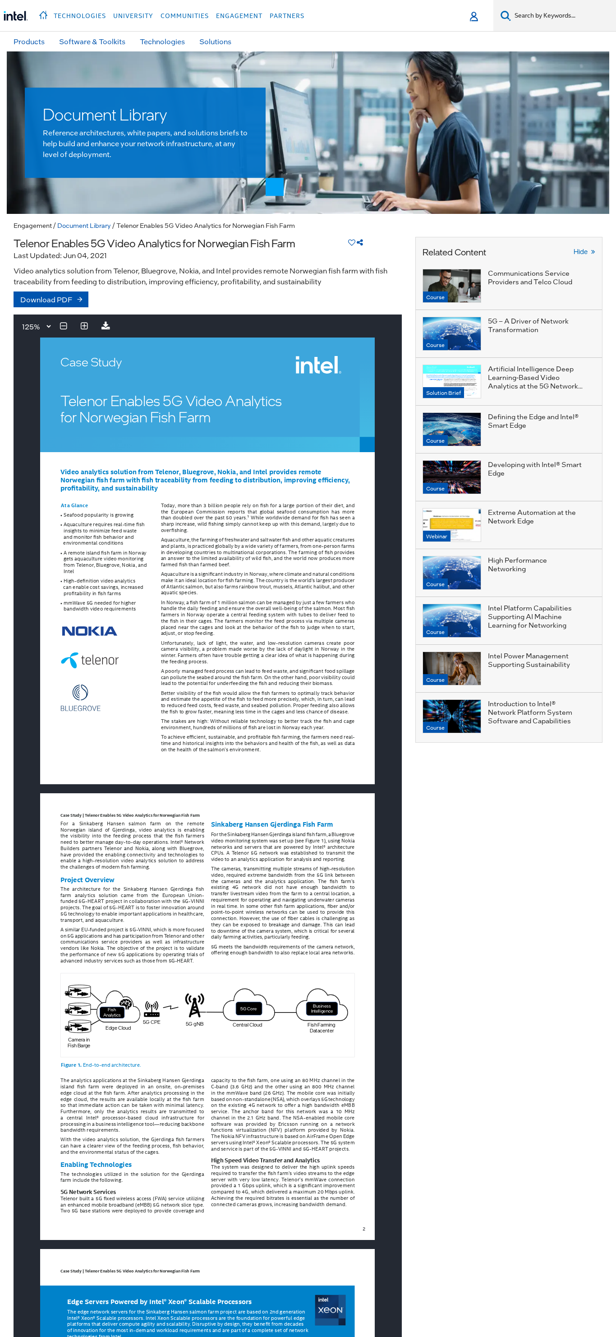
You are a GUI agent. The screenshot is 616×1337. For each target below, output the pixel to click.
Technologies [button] (80, 16)
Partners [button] (287, 16)
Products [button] (29, 41)
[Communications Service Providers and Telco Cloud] (452, 285)
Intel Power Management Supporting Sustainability (529, 660)
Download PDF (46, 299)
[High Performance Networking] (452, 572)
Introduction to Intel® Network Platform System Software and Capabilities (530, 712)
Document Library (84, 225)
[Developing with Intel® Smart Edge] (452, 477)
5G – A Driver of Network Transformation (528, 325)
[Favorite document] (351, 242)
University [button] (133, 16)
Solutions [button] (215, 41)
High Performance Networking (517, 564)
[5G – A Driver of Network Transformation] (452, 333)
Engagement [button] (239, 16)
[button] (44, 12)
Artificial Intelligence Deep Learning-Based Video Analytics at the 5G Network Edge (533, 381)
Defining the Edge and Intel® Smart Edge (533, 421)
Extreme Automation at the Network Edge (532, 516)
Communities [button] (185, 16)
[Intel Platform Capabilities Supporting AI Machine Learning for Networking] (452, 620)
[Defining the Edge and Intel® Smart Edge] (452, 429)
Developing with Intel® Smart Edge (535, 468)
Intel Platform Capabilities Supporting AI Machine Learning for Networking (530, 616)
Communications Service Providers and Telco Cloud (530, 277)
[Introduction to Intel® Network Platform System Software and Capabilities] (452, 716)
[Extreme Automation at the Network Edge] (452, 525)
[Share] (360, 242)
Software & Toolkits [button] (92, 41)
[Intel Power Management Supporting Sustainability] (452, 668)
